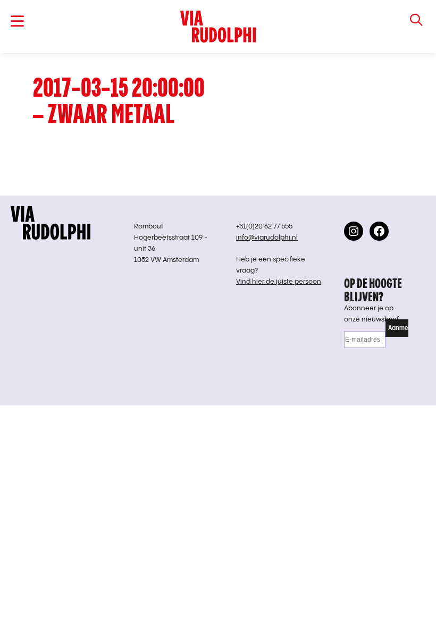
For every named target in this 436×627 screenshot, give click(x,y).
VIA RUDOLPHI (218, 27)
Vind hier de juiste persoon (278, 281)
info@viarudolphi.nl (267, 237)
